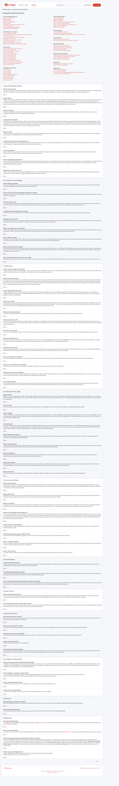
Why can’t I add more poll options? (10, 53)
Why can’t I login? (7, 23)
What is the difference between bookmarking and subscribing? (67, 55)
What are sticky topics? (8, 77)
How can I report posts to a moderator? (11, 60)
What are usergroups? (58, 20)
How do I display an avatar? (9, 41)
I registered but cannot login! (9, 21)
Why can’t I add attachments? (9, 57)
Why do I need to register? (9, 17)
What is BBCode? (7, 69)
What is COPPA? (7, 19)
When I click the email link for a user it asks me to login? (15, 43)
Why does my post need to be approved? (12, 63)
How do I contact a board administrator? (62, 73)
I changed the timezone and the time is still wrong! (13, 37)
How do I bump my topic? (8, 64)
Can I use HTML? (7, 70)
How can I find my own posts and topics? (62, 50)
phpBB (49, 222)
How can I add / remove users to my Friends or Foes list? (66, 40)
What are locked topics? (8, 78)
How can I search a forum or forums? (61, 45)
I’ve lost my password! (8, 25)
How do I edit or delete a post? (9, 49)
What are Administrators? (59, 17)
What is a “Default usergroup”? (60, 25)
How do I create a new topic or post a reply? (12, 48)
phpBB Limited (42, 722)
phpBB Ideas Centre (67, 731)
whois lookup (6, 741)
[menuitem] (85, 768)
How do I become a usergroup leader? (62, 23)
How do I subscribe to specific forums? (62, 57)
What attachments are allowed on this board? (63, 63)
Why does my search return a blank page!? (63, 47)
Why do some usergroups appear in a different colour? (65, 24)
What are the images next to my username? (12, 39)
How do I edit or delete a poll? (9, 55)
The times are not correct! (8, 35)
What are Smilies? (7, 71)
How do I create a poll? (8, 52)
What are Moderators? (58, 19)
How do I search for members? (60, 49)
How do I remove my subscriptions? (61, 59)
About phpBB (6, 724)
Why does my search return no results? (62, 46)
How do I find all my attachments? (61, 65)
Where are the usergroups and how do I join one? (64, 21)
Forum (33, 5)
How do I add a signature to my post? (11, 51)
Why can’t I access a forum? (9, 56)
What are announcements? (9, 75)
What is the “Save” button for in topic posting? (13, 61)
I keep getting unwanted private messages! (63, 33)
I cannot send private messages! (60, 31)
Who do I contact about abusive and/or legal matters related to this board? (69, 72)
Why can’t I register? (7, 20)
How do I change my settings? (9, 33)
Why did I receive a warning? (9, 59)
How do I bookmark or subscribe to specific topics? (64, 56)
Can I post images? (7, 73)
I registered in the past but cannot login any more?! (14, 24)
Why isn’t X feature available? (60, 70)
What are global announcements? (10, 74)
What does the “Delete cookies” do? (11, 28)
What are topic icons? (8, 79)
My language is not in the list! (9, 38)
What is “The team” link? (59, 27)
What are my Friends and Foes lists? (61, 39)
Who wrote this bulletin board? (60, 69)
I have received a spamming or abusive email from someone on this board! (69, 34)
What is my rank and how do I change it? (12, 42)
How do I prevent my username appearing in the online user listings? (17, 34)
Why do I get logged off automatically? (11, 27)
